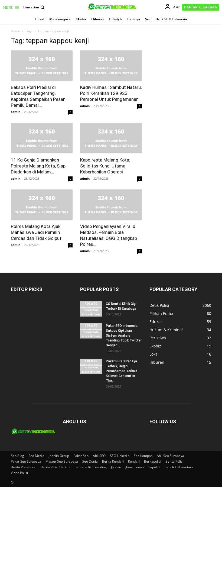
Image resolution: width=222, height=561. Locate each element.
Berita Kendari (113, 461)
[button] (34, 7)
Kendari (134, 461)
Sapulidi (154, 467)
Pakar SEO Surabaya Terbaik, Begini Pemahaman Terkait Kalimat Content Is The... (121, 371)
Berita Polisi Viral (23, 467)
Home (15, 31)
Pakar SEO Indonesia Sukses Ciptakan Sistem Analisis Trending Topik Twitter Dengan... (124, 335)
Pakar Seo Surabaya (26, 461)
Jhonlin (116, 467)
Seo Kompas (143, 455)
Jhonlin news (134, 467)
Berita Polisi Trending (90, 467)
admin (15, 112)
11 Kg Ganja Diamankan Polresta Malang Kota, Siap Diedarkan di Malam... (38, 166)
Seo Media (36, 455)
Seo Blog (17, 455)
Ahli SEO (99, 455)
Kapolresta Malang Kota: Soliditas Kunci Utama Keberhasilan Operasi (105, 166)
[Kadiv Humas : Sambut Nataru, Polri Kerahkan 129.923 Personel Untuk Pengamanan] (111, 65)
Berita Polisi (174, 461)
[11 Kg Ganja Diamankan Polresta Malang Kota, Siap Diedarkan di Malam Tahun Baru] (42, 138)
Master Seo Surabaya (61, 461)
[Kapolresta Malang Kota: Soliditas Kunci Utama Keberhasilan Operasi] (111, 138)
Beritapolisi (152, 461)
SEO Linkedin (119, 455)
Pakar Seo (81, 455)
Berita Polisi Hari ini (55, 467)
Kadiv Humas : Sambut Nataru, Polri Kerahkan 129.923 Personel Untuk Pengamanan (111, 93)
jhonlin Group (59, 455)
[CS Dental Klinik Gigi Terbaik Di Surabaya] (91, 309)
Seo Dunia (90, 461)
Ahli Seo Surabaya (170, 455)
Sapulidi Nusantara (179, 467)
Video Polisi (19, 472)
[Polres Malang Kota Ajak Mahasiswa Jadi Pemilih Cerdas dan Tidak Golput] (42, 204)
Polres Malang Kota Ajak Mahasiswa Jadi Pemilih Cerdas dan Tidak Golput (36, 232)
